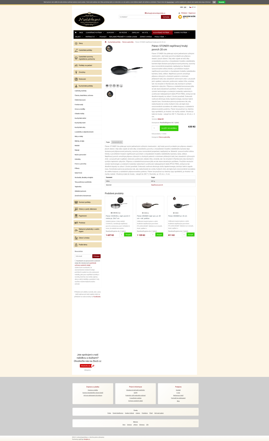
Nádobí (77, 145)
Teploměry (78, 186)
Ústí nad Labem (159, 413)
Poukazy (103, 37)
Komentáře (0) (117, 142)
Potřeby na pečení (85, 65)
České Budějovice (118, 413)
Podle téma (159, 37)
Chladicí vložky (79, 113)
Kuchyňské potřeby (161, 32)
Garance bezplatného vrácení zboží (92, 393)
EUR (185, 7)
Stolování (82, 79)
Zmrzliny (135, 32)
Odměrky (78, 159)
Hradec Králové (129, 413)
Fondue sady (79, 104)
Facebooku (97, 296)
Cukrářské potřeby (94, 32)
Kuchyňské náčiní (80, 118)
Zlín (147, 424)
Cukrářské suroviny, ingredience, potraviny (87, 58)
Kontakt (178, 390)
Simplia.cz (87, 439)
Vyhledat (166, 17)
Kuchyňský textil (80, 123)
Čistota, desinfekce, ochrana (84, 95)
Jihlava (135, 424)
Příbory (77, 168)
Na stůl (145, 32)
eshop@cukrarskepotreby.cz (155, 13)
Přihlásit (96, 256)
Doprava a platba (93, 390)
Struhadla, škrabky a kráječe (84, 177)
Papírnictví (90, 37)
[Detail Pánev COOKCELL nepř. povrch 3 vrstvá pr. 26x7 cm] (119, 205)
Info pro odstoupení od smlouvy (93, 395)
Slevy (81, 43)
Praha (109, 413)
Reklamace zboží (178, 395)
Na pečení (123, 32)
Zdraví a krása (146, 37)
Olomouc (142, 424)
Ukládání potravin (80, 191)
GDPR (135, 393)
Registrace (192, 13)
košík (189, 17)
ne (214, 2)
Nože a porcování (80, 155)
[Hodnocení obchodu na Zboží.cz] (87, 366)
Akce (81, 32)
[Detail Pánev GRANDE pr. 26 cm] (181, 205)
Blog (178, 401)
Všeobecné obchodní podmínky (135, 390)
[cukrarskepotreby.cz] (90, 19)
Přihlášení (184, 13)
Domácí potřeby (180, 32)
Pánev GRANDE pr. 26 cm (177, 216)
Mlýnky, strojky (79, 141)
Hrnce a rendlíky (80, 109)
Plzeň (151, 413)
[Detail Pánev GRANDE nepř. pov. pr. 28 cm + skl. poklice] (150, 205)
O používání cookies (135, 398)
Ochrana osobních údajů (135, 401)
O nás (178, 393)
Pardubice (145, 413)
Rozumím (221, 2)
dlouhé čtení (170, 2)
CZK (181, 7)
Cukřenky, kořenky (80, 91)
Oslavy (78, 37)
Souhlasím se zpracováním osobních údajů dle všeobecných (87, 263)
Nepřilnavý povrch (157, 185)
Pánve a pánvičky (80, 164)
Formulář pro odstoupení (178, 398)
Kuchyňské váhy (80, 127)
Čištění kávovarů (80, 100)
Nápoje (77, 150)
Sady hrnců (78, 173)
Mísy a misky (79, 136)
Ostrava (129, 424)
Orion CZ (161, 119)
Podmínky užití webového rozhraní (135, 395)
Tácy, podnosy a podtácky (83, 182)
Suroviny (110, 32)
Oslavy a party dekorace (88, 209)
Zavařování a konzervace (83, 195)
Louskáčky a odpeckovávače (84, 132)
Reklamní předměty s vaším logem (123, 37)
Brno (124, 424)
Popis (108, 142)
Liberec (138, 413)
